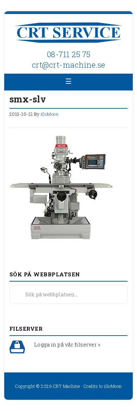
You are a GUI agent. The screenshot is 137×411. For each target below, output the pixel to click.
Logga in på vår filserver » (67, 344)
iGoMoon (113, 386)
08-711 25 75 (69, 54)
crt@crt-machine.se (68, 65)
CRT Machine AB (68, 33)
